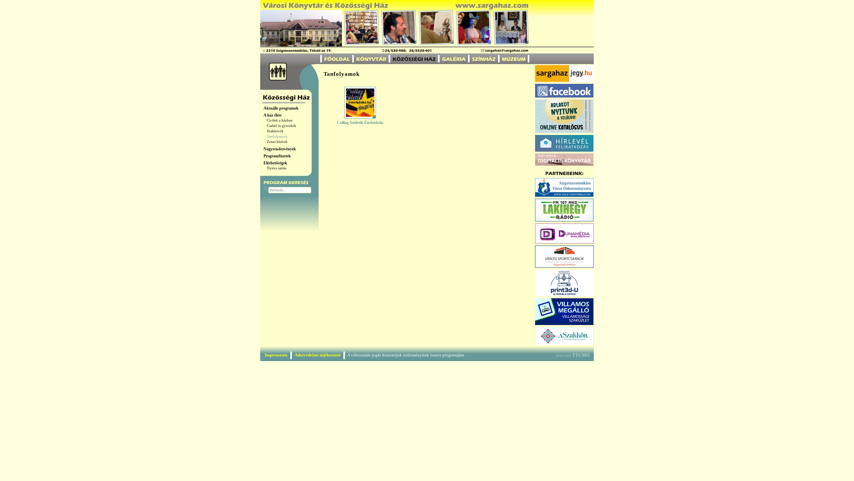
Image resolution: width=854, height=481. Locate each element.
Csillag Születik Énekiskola (360, 122)
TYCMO (581, 355)
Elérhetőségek (275, 163)
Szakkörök (275, 131)
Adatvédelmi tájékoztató (318, 354)
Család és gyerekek (281, 126)
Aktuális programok (281, 108)
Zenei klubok (277, 142)
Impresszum (276, 354)
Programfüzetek (277, 156)
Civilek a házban (280, 120)
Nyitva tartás (276, 168)
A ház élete (273, 115)
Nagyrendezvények (280, 149)
